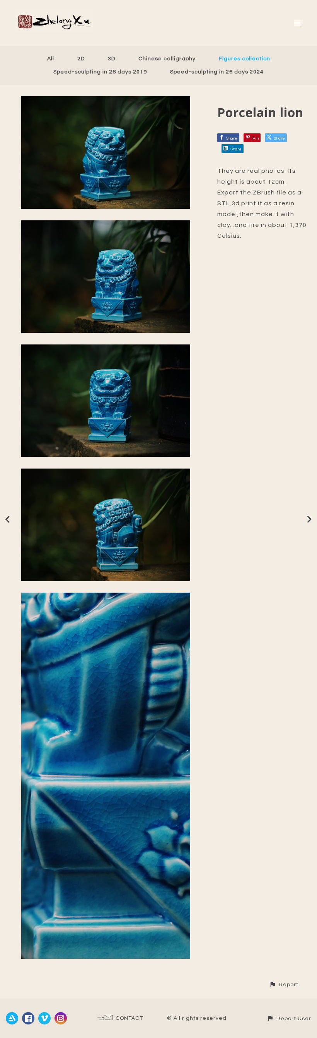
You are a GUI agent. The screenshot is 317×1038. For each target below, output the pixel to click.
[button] (284, 984)
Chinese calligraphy (167, 58)
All (50, 58)
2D (81, 58)
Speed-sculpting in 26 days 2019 (100, 72)
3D (111, 58)
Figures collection (244, 58)
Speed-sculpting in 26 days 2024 (217, 72)
